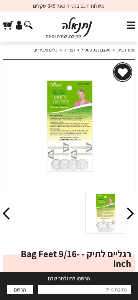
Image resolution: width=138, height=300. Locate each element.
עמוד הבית (126, 50)
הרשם (20, 289)
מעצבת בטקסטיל (95, 50)
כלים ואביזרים (45, 50)
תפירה (69, 50)
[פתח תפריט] (131, 25)
